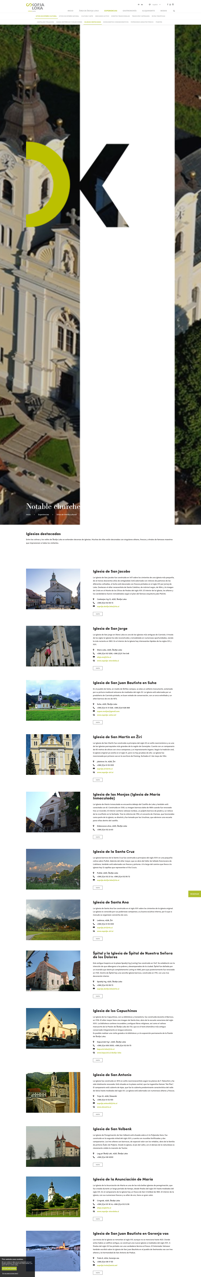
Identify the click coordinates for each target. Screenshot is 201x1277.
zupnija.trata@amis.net (107, 1265)
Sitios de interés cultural (46, 16)
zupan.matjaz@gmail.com (108, 711)
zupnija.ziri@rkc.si (105, 768)
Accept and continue (9, 1268)
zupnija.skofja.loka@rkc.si (108, 606)
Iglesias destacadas (92, 22)
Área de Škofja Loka (89, 10)
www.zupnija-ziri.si (105, 772)
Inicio (70, 10)
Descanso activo (102, 16)
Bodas (164, 10)
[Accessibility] (139, 4)
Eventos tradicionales (120, 16)
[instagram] (173, 4)
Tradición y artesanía (141, 16)
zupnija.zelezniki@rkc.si (107, 1103)
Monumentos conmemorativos (116, 22)
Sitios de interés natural (69, 16)
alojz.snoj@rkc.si (104, 657)
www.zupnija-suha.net (106, 714)
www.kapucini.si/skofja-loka (109, 1052)
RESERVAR (194, 893)
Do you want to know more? (10, 1273)
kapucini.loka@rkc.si (105, 1049)
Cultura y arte (87, 16)
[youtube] (170, 4)
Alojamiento (148, 10)
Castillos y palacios (45, 22)
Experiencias (110, 10)
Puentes (159, 22)
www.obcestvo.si (104, 1107)
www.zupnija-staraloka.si (108, 660)
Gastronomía (130, 10)
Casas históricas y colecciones (69, 22)
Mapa (98, 614)
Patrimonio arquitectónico (142, 22)
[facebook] (167, 4)
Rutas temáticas (158, 16)
